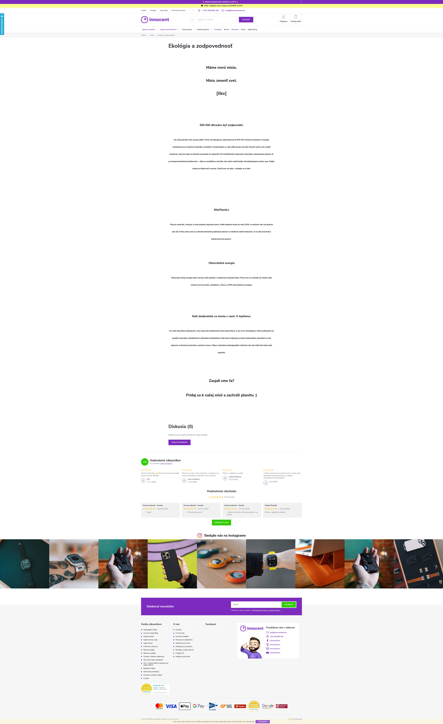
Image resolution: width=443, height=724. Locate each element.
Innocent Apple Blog (150, 633)
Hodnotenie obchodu (178, 10)
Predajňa (153, 10)
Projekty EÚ (180, 653)
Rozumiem (262, 722)
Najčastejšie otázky (150, 630)
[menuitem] (150, 29)
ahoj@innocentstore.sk (278, 632)
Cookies (146, 678)
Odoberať (288, 604)
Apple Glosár (148, 643)
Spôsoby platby (149, 650)
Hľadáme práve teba (183, 656)
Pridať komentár (179, 442)
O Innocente (180, 633)
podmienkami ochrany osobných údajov (266, 610)
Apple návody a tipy (150, 640)
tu (253, 722)
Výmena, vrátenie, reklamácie (153, 656)
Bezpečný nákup (149, 668)
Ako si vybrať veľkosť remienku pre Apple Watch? (155, 664)
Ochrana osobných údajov (152, 675)
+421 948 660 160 (276, 636)
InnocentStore (275, 640)
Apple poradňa (148, 636)
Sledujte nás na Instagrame (225, 535)
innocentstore (275, 645)
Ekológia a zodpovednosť (185, 650)
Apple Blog (164, 10)
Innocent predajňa (182, 636)
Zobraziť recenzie (166, 464)
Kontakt (143, 10)
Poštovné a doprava (150, 646)
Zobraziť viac (221, 522)
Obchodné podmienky (151, 672)
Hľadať (246, 19)
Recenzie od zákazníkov (184, 640)
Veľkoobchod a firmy (183, 643)
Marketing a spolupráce (184, 646)
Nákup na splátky (149, 653)
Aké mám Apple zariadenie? (153, 660)
